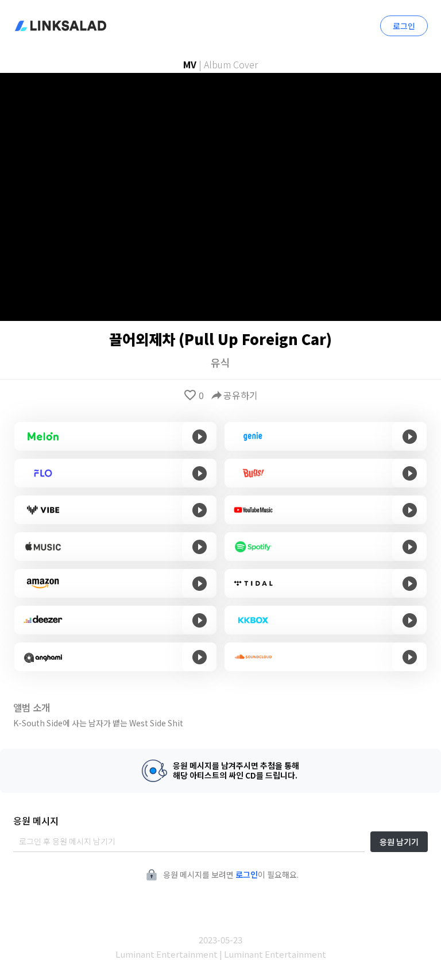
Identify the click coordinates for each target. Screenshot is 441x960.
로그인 (404, 26)
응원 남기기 (399, 841)
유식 (220, 362)
